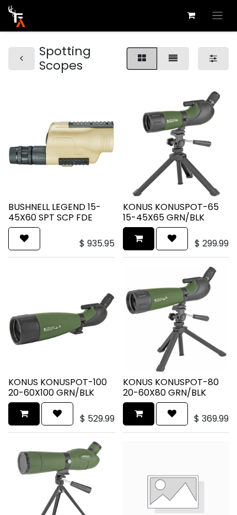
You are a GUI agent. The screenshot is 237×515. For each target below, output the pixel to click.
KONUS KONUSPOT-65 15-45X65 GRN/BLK (171, 212)
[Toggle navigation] (217, 15)
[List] (173, 58)
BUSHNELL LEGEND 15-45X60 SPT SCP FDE (54, 212)
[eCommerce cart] (191, 15)
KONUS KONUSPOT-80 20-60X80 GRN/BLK (171, 387)
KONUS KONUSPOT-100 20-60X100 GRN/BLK (57, 387)
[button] (24, 238)
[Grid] (142, 58)
